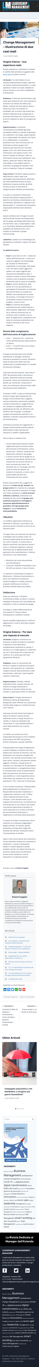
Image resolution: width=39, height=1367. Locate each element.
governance (23, 1191)
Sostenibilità (12, 1221)
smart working (23, 1217)
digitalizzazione (22, 1182)
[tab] (15, 1108)
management (21, 1204)
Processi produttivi (19, 1209)
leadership (9, 1203)
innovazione (10, 1196)
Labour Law (13, 1200)
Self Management (16, 1337)
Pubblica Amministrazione (18, 1212)
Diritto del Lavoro (11, 1188)
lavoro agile (23, 1200)
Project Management (29, 1330)
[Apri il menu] (37, 6)
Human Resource (18, 1194)
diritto (30, 1185)
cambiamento (27, 1176)
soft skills (15, 1340)
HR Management (20, 1315)
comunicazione (26, 1179)
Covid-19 (8, 1182)
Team (18, 1221)
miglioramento (7, 1207)
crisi (14, 1182)
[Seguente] (33, 1074)
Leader (31, 1200)
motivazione (15, 1207)
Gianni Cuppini (19, 897)
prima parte (7, 74)
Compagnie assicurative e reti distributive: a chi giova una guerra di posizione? (18, 1092)
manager (28, 1204)
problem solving (9, 1209)
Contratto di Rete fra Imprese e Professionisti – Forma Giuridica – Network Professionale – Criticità (10, 1015)
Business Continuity (8, 1171)
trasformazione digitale (10, 1346)
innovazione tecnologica (22, 1197)
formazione (30, 1188)
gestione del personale (12, 1191)
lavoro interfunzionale (27, 997)
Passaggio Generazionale (25, 1207)
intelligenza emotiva (8, 1321)
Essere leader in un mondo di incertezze (29, 1009)
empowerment (22, 1188)
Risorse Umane (9, 1214)
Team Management (10, 1343)
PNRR (33, 1207)
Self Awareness (20, 1214)
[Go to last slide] (5, 1074)
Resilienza (28, 1212)
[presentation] (19, 1063)
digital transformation (15, 1185)
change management (11, 997)
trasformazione (19, 1224)
